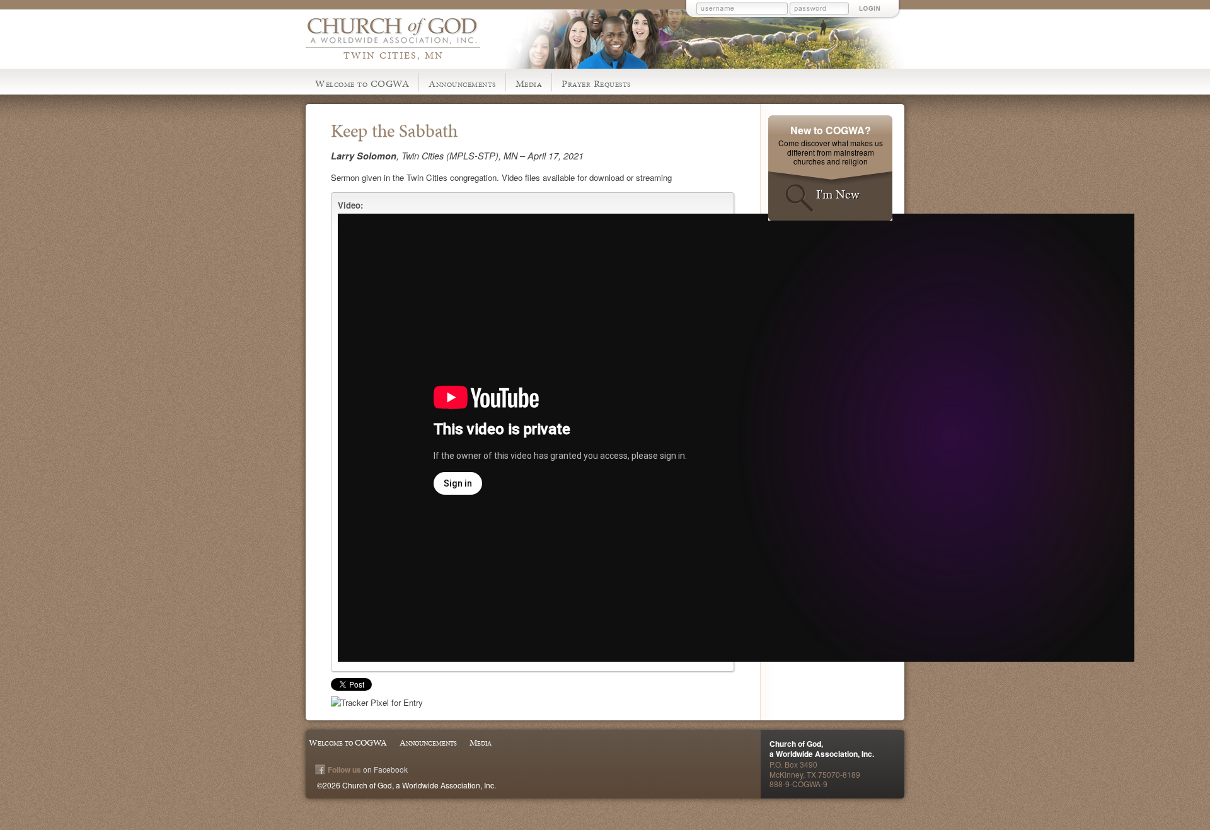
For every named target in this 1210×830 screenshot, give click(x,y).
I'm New (838, 194)
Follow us (344, 769)
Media (529, 83)
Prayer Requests (596, 83)
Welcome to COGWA (362, 83)
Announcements (462, 83)
